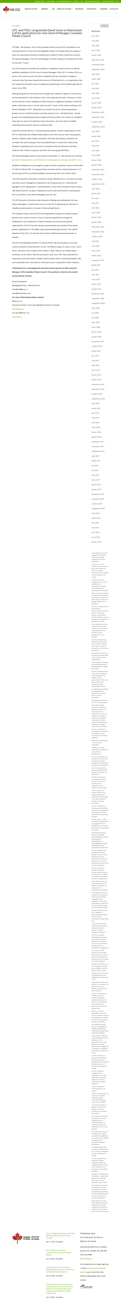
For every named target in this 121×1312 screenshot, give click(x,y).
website (83, 1272)
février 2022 (96, 255)
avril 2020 (95, 322)
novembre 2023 (98, 174)
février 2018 (96, 432)
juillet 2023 (96, 193)
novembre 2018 (98, 389)
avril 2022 (95, 246)
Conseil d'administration (64, 1)
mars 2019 (96, 370)
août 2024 (96, 131)
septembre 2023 (98, 184)
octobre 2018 (97, 394)
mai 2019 (95, 360)
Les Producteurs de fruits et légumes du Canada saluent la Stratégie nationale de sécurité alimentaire (100, 557)
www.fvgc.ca (17, 317)
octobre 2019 (97, 346)
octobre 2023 (97, 179)
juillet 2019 (96, 351)
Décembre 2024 (98, 112)
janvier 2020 (96, 337)
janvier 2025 (96, 107)
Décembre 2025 (98, 60)
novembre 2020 (98, 298)
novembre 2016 (98, 499)
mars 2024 (96, 155)
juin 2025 (95, 84)
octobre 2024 (97, 122)
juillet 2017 (96, 461)
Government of (93, 1268)
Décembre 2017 (98, 442)
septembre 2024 (98, 127)
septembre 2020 (98, 303)
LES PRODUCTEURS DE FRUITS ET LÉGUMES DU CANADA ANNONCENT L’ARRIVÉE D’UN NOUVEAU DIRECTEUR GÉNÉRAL (100, 1029)
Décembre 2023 (98, 169)
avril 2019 (95, 365)
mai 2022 (95, 241)
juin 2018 (95, 413)
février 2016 (96, 542)
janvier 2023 (96, 222)
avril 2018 (95, 422)
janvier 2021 (96, 289)
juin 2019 (95, 356)
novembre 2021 (98, 260)
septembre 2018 (98, 399)
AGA (53, 9)
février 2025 (96, 103)
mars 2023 (96, 212)
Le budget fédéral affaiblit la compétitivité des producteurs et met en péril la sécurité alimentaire (100, 693)
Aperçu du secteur (64, 9)
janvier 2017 (96, 489)
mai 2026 (95, 41)
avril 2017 (95, 475)
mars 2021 (96, 279)
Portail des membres (108, 1)
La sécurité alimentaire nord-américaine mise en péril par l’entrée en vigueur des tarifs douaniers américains (100, 928)
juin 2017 (95, 465)
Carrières (76, 1)
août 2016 (96, 513)
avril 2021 (95, 274)
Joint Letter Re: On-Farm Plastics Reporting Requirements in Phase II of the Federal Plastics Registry (60, 1269)
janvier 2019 (96, 379)
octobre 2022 (97, 236)
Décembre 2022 (98, 227)
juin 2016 (95, 523)
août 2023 (96, 189)
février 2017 (96, 484)
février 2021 (96, 284)
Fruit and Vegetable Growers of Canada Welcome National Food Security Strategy (60, 1235)
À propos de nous (40, 1)
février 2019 (96, 375)
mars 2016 (96, 537)
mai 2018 (95, 418)
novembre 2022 (98, 232)
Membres (44, 9)
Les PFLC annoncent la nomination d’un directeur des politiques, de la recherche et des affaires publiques (100, 733)
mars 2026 (96, 50)
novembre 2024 (98, 117)
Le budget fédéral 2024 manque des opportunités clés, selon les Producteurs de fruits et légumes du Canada (100, 1151)
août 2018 (96, 403)
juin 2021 (95, 270)
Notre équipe (51, 1)
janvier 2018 (96, 437)
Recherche (79, 9)
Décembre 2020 (98, 294)
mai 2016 (95, 527)
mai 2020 (95, 317)
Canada (103, 1268)
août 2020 (96, 308)
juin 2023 (95, 198)
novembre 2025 (98, 64)
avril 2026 (95, 45)
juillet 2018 (96, 408)
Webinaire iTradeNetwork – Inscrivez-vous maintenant (100, 743)
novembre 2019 (98, 341)
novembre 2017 (98, 446)
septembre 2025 (98, 69)
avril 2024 (95, 150)
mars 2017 (96, 480)
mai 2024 (95, 146)
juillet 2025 (96, 79)
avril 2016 (95, 532)
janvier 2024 (96, 165)
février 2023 (96, 217)
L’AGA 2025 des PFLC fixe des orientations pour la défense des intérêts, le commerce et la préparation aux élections (100, 886)
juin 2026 (95, 36)
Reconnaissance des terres (92, 1)
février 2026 (96, 55)
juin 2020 (95, 313)
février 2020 (96, 332)
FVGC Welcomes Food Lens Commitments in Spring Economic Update (58, 1252)
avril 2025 (95, 93)
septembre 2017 (98, 451)
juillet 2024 (96, 136)
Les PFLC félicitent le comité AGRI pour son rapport (98, 1089)
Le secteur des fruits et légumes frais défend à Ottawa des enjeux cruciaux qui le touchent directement (99, 1109)
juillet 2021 (96, 265)
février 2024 (96, 160)
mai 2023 (95, 203)
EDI (82, 1)
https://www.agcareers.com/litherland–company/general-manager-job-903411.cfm (48, 160)
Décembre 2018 (98, 384)
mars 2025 (96, 98)
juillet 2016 (96, 518)
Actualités (114, 9)
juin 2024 (95, 141)
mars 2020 (96, 327)
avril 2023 (95, 208)
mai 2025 (95, 88)
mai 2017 (95, 470)
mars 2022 (96, 251)
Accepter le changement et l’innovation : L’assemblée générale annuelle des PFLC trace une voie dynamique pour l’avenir (100, 1178)
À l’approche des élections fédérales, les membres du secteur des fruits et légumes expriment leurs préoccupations (100, 986)
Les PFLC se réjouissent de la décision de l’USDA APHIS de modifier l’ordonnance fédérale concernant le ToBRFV (100, 1098)
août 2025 (96, 74)
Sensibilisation (31, 9)
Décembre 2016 (98, 494)
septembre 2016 (98, 508)
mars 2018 (96, 427)
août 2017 (96, 456)
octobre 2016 (97, 504)
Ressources (91, 9)
